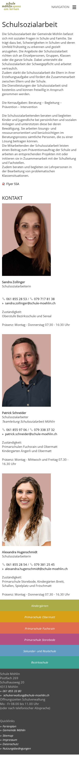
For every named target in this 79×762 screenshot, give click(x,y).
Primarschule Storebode (39, 640)
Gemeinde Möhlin (13, 730)
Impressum (9, 740)
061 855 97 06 (16, 430)
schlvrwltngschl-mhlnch (25, 695)
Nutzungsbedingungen (16, 748)
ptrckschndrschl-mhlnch (31, 434)
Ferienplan (9, 726)
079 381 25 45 (44, 564)
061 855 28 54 (16, 564)
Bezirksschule (39, 662)
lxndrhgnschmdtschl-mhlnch (37, 569)
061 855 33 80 (11, 691)
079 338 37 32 (44, 430)
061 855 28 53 (16, 299)
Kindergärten (39, 606)
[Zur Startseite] (24, 7)
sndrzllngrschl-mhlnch (30, 303)
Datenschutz (10, 744)
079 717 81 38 (44, 299)
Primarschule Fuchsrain (39, 628)
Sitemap (7, 735)
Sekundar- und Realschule (39, 651)
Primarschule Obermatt (39, 617)
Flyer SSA (12, 184)
